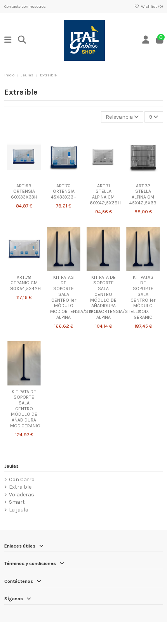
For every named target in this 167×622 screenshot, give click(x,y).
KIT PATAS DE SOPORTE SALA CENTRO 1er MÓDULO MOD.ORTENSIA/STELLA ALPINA (75, 297)
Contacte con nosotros (25, 6)
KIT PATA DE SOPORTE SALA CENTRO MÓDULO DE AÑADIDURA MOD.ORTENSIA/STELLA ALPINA (115, 297)
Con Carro (22, 479)
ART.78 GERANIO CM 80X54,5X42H (25, 283)
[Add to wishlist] (12, 176)
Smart (17, 502)
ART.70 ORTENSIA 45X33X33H (64, 191)
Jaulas (11, 466)
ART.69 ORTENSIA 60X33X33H (24, 191)
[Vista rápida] (35, 176)
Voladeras (21, 494)
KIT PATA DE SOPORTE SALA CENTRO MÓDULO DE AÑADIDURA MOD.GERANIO (25, 408)
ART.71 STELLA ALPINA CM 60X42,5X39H (105, 194)
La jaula (18, 509)
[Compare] (23, 176)
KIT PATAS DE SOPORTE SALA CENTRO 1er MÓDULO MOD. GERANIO (142, 297)
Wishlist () (151, 6)
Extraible (20, 487)
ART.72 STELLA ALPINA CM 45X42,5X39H (144, 194)
